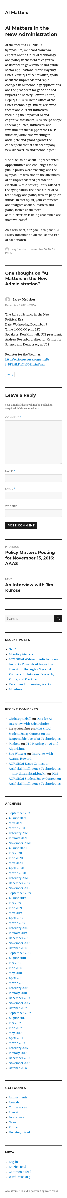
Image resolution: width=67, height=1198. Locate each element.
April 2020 (16, 868)
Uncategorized (19, 1132)
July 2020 (15, 853)
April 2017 (16, 1038)
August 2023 (17, 818)
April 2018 (16, 978)
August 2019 (17, 898)
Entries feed (17, 1167)
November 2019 (19, 888)
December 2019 (19, 883)
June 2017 (15, 1028)
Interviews (16, 1117)
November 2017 (19, 1003)
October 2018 (18, 948)
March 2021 (17, 828)
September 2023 (20, 813)
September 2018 (20, 953)
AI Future (15, 689)
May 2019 (15, 913)
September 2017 (20, 1013)
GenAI (13, 649)
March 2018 (17, 983)
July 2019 (15, 903)
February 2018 (19, 988)
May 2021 (15, 823)
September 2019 (20, 893)
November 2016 (19, 1063)
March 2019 (17, 923)
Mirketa (14, 743)
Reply (10, 374)
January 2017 (18, 1053)
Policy (8, 252)
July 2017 (15, 1023)
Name (10, 471)
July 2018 (15, 963)
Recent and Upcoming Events (30, 684)
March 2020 (17, 873)
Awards (14, 1102)
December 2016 (19, 1058)
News (13, 1122)
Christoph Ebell (20, 718)
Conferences (18, 1107)
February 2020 (19, 878)
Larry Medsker (19, 249)
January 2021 (18, 838)
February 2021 (18, 833)
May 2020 (16, 863)
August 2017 (17, 1018)
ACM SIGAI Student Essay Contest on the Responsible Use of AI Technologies (35, 733)
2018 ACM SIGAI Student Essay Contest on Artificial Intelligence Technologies (35, 778)
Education (16, 1112)
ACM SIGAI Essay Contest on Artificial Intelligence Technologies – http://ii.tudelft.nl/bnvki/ (35, 768)
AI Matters (16, 12)
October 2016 (18, 1068)
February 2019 (18, 928)
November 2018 (20, 943)
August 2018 (17, 958)
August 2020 (18, 848)
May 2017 (15, 1033)
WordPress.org (19, 1177)
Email (10, 488)
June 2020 (16, 858)
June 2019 (15, 908)
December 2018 (19, 938)
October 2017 (18, 1008)
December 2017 (19, 998)
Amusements (18, 1097)
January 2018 (18, 993)
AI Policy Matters (21, 654)
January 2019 (18, 933)
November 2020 (20, 843)
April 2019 (16, 918)
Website (11, 506)
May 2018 (15, 973)
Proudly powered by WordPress (39, 1191)
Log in (13, 1162)
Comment (13, 417)
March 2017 (17, 1043)
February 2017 (18, 1048)
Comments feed (20, 1172)
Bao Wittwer (17, 753)
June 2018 (15, 968)
